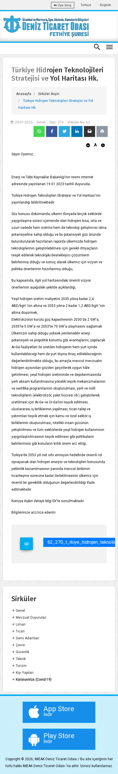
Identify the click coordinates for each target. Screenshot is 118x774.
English (105, 5)
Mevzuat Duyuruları (30, 618)
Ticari (20, 631)
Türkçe (85, 5)
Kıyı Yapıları (24, 673)
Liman (20, 624)
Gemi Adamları (27, 638)
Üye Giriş (64, 5)
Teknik (20, 659)
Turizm (21, 666)
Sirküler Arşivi (48, 94)
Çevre (20, 645)
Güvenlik (22, 652)
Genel (20, 611)
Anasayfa (23, 94)
